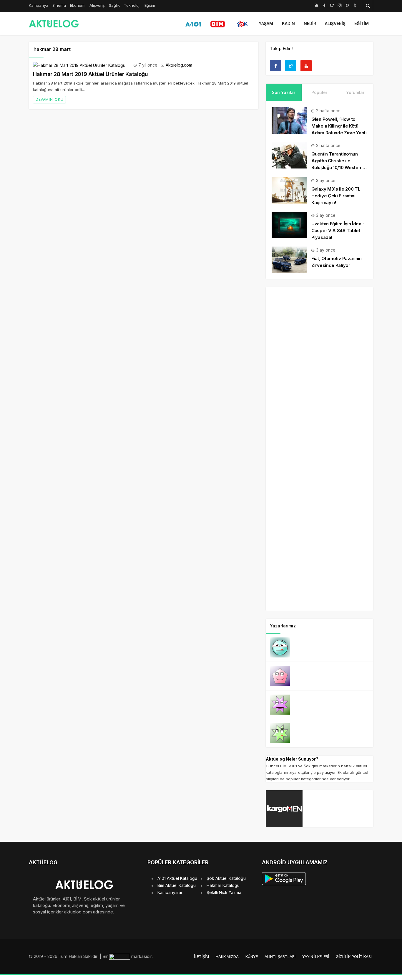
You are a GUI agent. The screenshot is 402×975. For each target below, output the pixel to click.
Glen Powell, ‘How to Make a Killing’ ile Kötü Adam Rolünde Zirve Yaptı (339, 125)
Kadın (288, 23)
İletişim (201, 956)
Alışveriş (97, 5)
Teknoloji (132, 5)
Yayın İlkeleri (315, 956)
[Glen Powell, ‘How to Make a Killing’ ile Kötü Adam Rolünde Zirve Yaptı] (289, 120)
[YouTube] (316, 5)
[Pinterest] (347, 5)
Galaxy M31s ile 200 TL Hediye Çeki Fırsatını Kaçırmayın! (335, 195)
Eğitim (149, 5)
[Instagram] (339, 5)
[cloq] (120, 956)
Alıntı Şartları (280, 956)
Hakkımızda (227, 956)
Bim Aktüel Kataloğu (176, 885)
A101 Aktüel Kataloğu (177, 878)
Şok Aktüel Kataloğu (226, 878)
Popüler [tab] (319, 92)
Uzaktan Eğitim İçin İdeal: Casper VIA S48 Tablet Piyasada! (337, 230)
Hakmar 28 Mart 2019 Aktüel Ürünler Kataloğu (90, 74)
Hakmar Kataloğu (223, 885)
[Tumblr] (355, 5)
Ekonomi (77, 5)
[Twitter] (332, 5)
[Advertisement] (319, 456)
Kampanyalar (169, 892)
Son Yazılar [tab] (283, 92)
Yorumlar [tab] (355, 92)
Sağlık (114, 5)
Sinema (59, 5)
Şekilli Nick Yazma (224, 892)
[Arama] (368, 5)
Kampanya (38, 5)
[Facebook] (324, 5)
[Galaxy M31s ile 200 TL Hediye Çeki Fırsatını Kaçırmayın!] (289, 189)
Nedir (310, 23)
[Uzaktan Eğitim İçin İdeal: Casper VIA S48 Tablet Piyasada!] (289, 224)
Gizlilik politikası (354, 956)
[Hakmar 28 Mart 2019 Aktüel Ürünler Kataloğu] (79, 64)
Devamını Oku (49, 99)
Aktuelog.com (179, 64)
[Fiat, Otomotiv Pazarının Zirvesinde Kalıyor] (289, 259)
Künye (251, 956)
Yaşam (266, 23)
